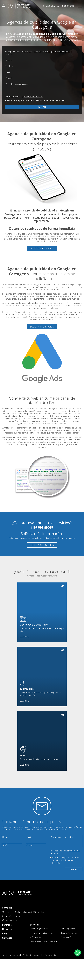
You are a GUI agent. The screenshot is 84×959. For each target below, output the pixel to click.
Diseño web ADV (48, 955)
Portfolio (7, 924)
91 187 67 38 (69, 6)
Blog (4, 933)
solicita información (42, 545)
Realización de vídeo (69, 933)
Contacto (7, 937)
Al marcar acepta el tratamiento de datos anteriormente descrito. (36, 100)
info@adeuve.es (52, 6)
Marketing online (67, 928)
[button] (77, 952)
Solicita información (42, 248)
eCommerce (35, 937)
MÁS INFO (24, 636)
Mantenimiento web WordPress (44, 941)
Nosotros (7, 929)
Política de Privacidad (11, 955)
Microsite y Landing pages (41, 933)
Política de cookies (31, 955)
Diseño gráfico (66, 937)
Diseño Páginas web (39, 928)
